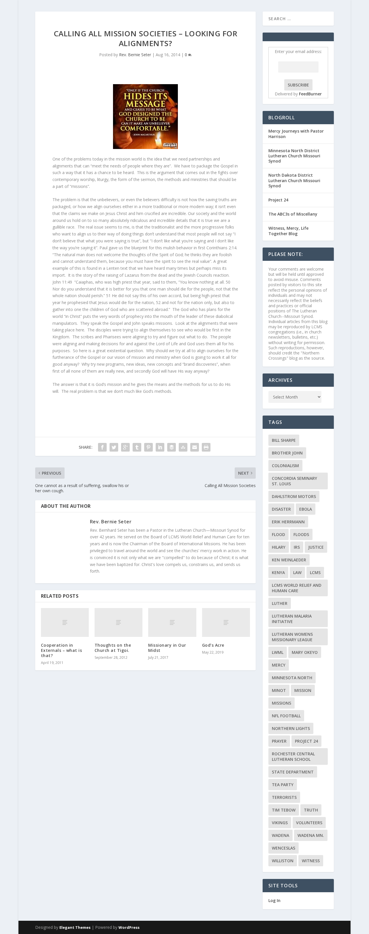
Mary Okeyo (305, 652)
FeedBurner (310, 94)
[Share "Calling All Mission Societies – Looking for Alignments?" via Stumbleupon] (183, 447)
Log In (274, 900)
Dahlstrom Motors (294, 496)
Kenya (278, 572)
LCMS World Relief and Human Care (296, 587)
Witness (311, 860)
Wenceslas (283, 848)
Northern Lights (291, 728)
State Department (293, 772)
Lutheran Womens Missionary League (292, 636)
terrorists (284, 797)
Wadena (280, 835)
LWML (277, 652)
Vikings (280, 822)
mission (302, 690)
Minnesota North (292, 677)
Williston (282, 860)
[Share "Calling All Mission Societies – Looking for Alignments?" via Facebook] (102, 447)
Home (323, 18)
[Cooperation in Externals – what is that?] (65, 622)
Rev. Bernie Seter (135, 54)
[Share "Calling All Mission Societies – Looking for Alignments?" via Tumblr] (137, 447)
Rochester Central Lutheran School (293, 756)
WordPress (129, 927)
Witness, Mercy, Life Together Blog (288, 230)
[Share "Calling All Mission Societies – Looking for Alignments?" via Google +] (125, 447)
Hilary (278, 547)
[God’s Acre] (226, 622)
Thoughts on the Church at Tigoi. (113, 647)
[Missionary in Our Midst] (172, 622)
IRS (297, 547)
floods (301, 534)
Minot (279, 690)
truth (311, 810)
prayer (279, 741)
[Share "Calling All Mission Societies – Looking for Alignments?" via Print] (206, 447)
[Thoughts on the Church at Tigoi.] (118, 622)
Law (297, 572)
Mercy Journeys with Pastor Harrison (296, 133)
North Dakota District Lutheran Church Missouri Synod (294, 180)
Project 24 (278, 200)
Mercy (278, 665)
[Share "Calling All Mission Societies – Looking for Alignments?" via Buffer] (171, 447)
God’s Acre (213, 645)
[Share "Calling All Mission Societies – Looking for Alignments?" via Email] (194, 447)
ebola (305, 509)
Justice (316, 547)
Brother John (287, 453)
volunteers (309, 822)
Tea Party (282, 784)
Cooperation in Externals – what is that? (61, 650)
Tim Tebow (283, 810)
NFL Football (286, 715)
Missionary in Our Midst (167, 647)
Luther (279, 603)
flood (278, 534)
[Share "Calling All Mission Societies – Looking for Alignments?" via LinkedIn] (160, 447)
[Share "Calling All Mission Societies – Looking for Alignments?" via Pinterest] (148, 447)
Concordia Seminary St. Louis (294, 481)
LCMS (315, 572)
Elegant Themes (75, 927)
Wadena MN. (311, 835)
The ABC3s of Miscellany (292, 214)
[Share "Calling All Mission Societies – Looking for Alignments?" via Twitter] (114, 447)
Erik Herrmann (288, 521)
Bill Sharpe (284, 440)
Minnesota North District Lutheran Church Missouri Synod (294, 156)
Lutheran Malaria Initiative (292, 618)
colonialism (285, 465)
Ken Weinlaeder (289, 560)
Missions (281, 703)
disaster (281, 509)
